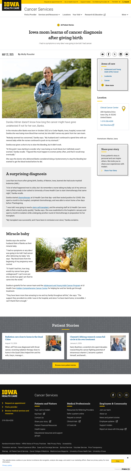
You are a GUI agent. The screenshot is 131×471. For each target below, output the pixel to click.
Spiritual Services (66, 447)
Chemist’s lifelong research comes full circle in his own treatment (87, 338)
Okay (117, 461)
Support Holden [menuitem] (86, 2)
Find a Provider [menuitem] (30, 15)
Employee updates (107, 421)
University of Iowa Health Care (80, 451)
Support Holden (106, 425)
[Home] (11, 5)
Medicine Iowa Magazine (59, 451)
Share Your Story (110, 171)
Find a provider (11, 407)
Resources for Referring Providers (80, 410)
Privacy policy (7, 465)
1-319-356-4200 (106, 121)
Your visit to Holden (42, 410)
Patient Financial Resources (46, 425)
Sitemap (5, 451)
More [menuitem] (124, 15)
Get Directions (106, 125)
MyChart (38, 414)
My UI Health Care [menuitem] (70, 2)
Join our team (105, 410)
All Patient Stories (67, 25)
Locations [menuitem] (67, 15)
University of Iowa (99, 451)
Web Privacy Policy (54, 444)
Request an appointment (15, 403)
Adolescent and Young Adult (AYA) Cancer (112, 70)
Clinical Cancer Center (109, 107)
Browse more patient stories (65, 365)
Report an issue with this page (112, 429)
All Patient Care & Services (18, 451)
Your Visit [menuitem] (76, 15)
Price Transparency (95, 447)
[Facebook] (113, 395)
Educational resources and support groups (49, 434)
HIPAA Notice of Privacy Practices (34, 444)
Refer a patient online (75, 414)
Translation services (9, 447)
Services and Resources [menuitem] (48, 15)
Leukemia (108, 76)
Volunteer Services (80, 447)
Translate (115, 2)
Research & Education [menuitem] (94, 15)
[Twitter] (119, 395)
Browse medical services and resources (17, 412)
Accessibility (67, 444)
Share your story (41, 421)
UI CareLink (71, 425)
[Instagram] (126, 395)
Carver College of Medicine (39, 451)
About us (103, 414)
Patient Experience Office (27, 447)
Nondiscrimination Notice (11, 444)
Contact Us (39, 418)
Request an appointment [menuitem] (52, 2)
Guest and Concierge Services (47, 447)
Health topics (40, 429)
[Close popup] (128, 458)
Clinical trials (72, 421)
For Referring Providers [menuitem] (100, 2)
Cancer (107, 80)
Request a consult (74, 417)
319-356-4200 (7, 420)
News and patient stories (110, 417)
